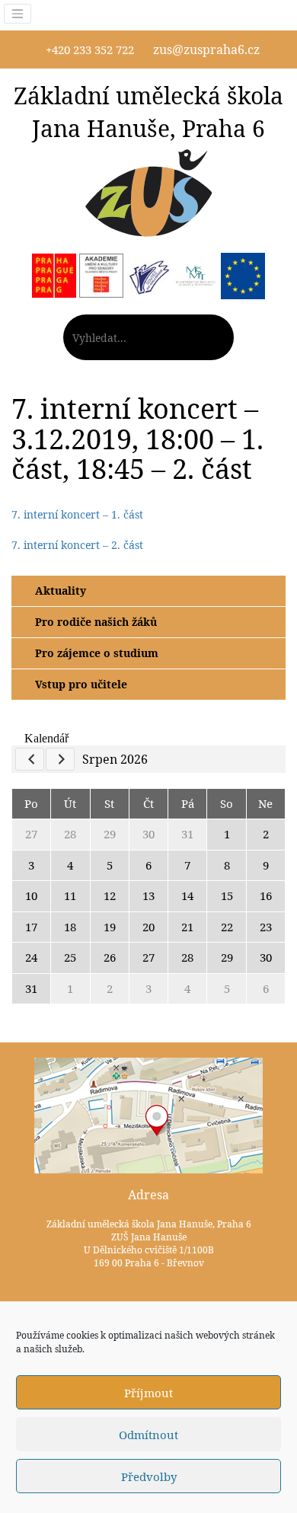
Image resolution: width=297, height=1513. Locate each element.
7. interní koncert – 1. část (77, 514)
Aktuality (60, 590)
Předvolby (149, 1476)
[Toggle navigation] (17, 14)
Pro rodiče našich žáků (96, 621)
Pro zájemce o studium (96, 653)
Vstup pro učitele (81, 684)
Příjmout (148, 1392)
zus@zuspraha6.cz (206, 49)
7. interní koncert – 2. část (77, 545)
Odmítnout (148, 1434)
